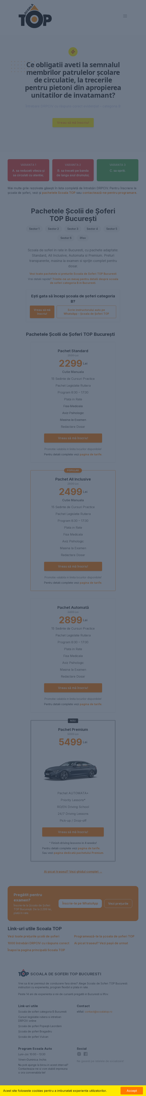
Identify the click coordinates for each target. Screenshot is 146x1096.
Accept (132, 1091)
